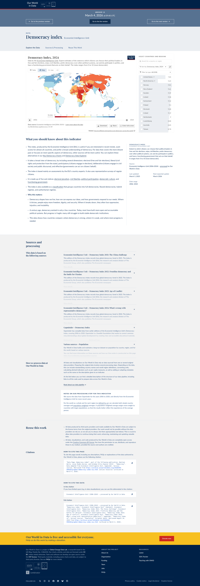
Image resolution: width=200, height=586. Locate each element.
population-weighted (80, 405)
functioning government (37, 182)
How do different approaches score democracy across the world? (113, 130)
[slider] (127, 120)
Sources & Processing (54, 48)
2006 (35, 120)
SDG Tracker (143, 557)
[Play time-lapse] (30, 120)
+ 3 (57, 70)
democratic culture (107, 179)
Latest (141, 553)
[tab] (33, 70)
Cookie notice (141, 581)
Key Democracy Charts (52, 156)
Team (103, 564)
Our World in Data (32, 4)
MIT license (33, 557)
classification (58, 187)
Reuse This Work (75, 48)
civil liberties (75, 179)
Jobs (103, 568)
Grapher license (166, 581)
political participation (90, 179)
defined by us (103, 403)
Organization (106, 557)
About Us (104, 553)
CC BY (51, 127)
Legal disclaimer (153, 581)
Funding (104, 560)
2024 (132, 120)
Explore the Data (33, 48)
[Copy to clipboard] (129, 463)
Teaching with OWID (146, 560)
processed (163, 166)
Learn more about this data (74, 124)
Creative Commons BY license (83, 442)
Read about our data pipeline (74, 385)
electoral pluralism (61, 179)
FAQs (48, 559)
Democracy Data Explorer (76, 156)
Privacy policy (130, 581)
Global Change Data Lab (58, 550)
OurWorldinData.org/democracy (38, 127)
